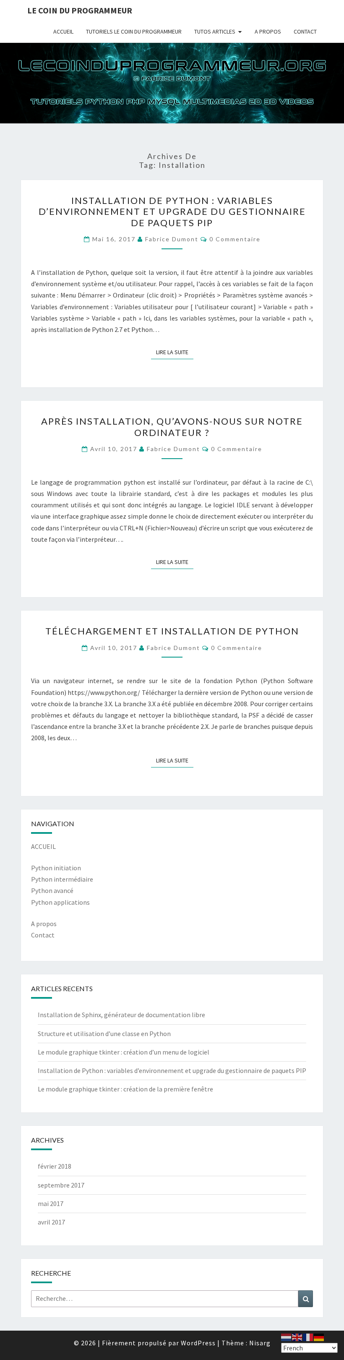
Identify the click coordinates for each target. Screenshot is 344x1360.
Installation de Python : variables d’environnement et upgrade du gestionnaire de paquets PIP (172, 211)
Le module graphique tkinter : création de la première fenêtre (125, 1089)
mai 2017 (50, 1203)
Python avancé (52, 890)
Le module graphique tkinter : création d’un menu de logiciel (123, 1052)
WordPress (198, 1343)
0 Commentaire (235, 239)
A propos (44, 923)
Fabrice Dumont (171, 239)
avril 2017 (51, 1222)
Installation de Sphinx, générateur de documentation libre (121, 1014)
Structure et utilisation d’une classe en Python (104, 1033)
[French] (308, 1336)
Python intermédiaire (62, 879)
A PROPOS (268, 31)
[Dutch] (286, 1336)
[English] (297, 1336)
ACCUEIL (63, 31)
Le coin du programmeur (79, 10)
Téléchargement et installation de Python (172, 631)
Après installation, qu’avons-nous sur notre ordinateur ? (172, 426)
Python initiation (56, 868)
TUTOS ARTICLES (214, 31)
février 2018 (54, 1166)
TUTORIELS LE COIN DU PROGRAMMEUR (134, 31)
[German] (319, 1336)
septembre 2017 (61, 1185)
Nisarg (260, 1343)
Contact (43, 935)
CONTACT (305, 31)
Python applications (60, 902)
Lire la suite (174, 352)
